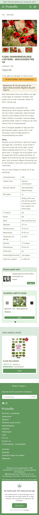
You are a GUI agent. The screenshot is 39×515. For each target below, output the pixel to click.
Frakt (4, 435)
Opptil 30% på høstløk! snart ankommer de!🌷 (19, 2)
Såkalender (6, 458)
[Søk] (30, 7)
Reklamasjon (7, 432)
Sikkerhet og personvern (11, 423)
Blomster (10, 15)
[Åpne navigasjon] (3, 7)
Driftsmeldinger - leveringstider (14, 444)
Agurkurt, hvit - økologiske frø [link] (16, 309)
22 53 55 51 (19, 470)
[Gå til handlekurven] (35, 7)
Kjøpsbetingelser (8, 426)
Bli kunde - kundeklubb (10, 413)
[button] (19, 79)
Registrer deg (26, 88)
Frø (3, 15)
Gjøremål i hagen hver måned (13, 455)
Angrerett (5, 429)
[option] (5, 50)
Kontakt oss (6, 441)
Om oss (5, 438)
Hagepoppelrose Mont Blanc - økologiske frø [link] (23, 275)
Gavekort (5, 419)
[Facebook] (3, 403)
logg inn (6, 90)
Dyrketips (5, 449)
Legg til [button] (31, 283)
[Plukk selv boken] (19, 348)
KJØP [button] (19, 317)
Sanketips (5, 452)
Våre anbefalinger (11, 333)
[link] (7, 278)
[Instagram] (6, 403)
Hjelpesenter (7, 416)
